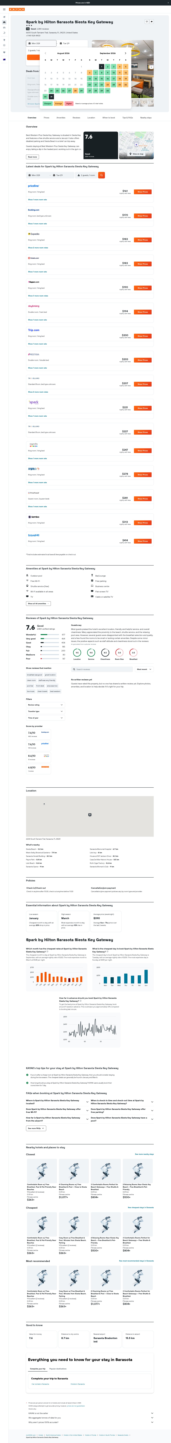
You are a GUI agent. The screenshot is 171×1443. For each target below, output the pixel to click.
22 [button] (81, 84)
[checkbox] (38, 734)
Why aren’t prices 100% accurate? (43, 1422)
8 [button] (81, 72)
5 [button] (63, 72)
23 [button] (45, 90)
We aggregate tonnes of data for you (45, 1417)
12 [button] (63, 78)
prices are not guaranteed (75, 1406)
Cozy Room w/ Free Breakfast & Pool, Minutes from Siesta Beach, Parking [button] (72, 1240)
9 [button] (45, 78)
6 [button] (69, 72)
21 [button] (75, 84)
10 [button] (51, 78)
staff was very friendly (47, 680)
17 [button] (51, 84)
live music (31, 691)
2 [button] (45, 72)
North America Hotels (53, 1435)
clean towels (42, 691)
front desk (40, 686)
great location (50, 675)
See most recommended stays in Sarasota (136, 1261)
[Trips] (4, 52)
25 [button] (57, 90)
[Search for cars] (4, 27)
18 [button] (57, 84)
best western (55, 691)
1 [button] (81, 66)
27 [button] (69, 90)
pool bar (30, 686)
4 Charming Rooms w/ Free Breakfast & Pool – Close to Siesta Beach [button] (73, 1187)
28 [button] (75, 90)
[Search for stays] (4, 22)
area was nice (52, 686)
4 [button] (57, 72)
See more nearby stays (144, 1154)
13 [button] (69, 78)
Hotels (41, 1435)
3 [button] (51, 72)
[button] (168, 3)
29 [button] (81, 90)
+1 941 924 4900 (33, 35)
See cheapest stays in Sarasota (141, 1207)
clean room (31, 680)
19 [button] (63, 84)
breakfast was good (34, 675)
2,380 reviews (43, 29)
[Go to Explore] (4, 39)
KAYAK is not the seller (38, 1413)
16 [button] (45, 84)
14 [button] (75, 78)
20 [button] (69, 84)
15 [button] (81, 78)
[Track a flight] (4, 45)
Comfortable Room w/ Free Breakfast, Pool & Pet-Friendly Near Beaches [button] (41, 1187)
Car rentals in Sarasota (40, 1384)
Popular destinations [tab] (57, 1369)
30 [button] (45, 96)
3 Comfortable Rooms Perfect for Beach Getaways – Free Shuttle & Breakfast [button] (104, 1187)
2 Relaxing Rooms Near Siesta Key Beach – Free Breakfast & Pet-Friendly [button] (137, 1187)
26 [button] (63, 90)
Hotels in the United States (73, 1435)
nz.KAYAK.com (31, 1435)
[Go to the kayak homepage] (17, 9)
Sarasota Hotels (123, 1435)
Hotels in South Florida (107, 1435)
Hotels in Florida (90, 1435)
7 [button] (75, 72)
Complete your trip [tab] (37, 1369)
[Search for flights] (4, 17)
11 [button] (57, 78)
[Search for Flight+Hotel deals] (4, 32)
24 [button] (51, 90)
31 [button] (51, 96)
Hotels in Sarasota (78, 1384)
